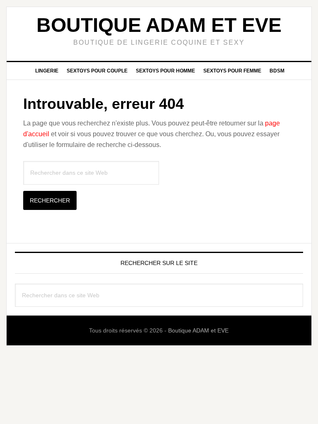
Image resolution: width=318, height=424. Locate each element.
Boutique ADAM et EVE (159, 25)
